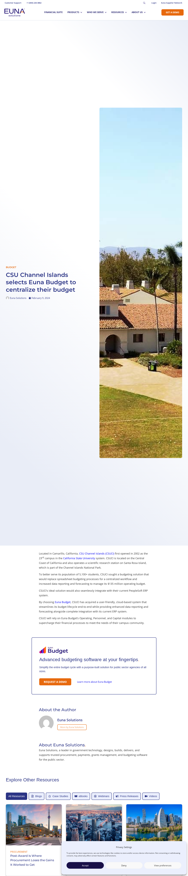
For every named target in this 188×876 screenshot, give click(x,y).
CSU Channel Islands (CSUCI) (96, 553)
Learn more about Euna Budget (94, 681)
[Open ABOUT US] (145, 12)
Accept (85, 865)
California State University (78, 558)
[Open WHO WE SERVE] (105, 12)
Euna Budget (62, 602)
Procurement (18, 851)
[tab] (16, 796)
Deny (124, 865)
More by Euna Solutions (72, 727)
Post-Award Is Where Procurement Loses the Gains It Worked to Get (32, 860)
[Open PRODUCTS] (81, 12)
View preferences (162, 865)
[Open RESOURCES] (126, 12)
